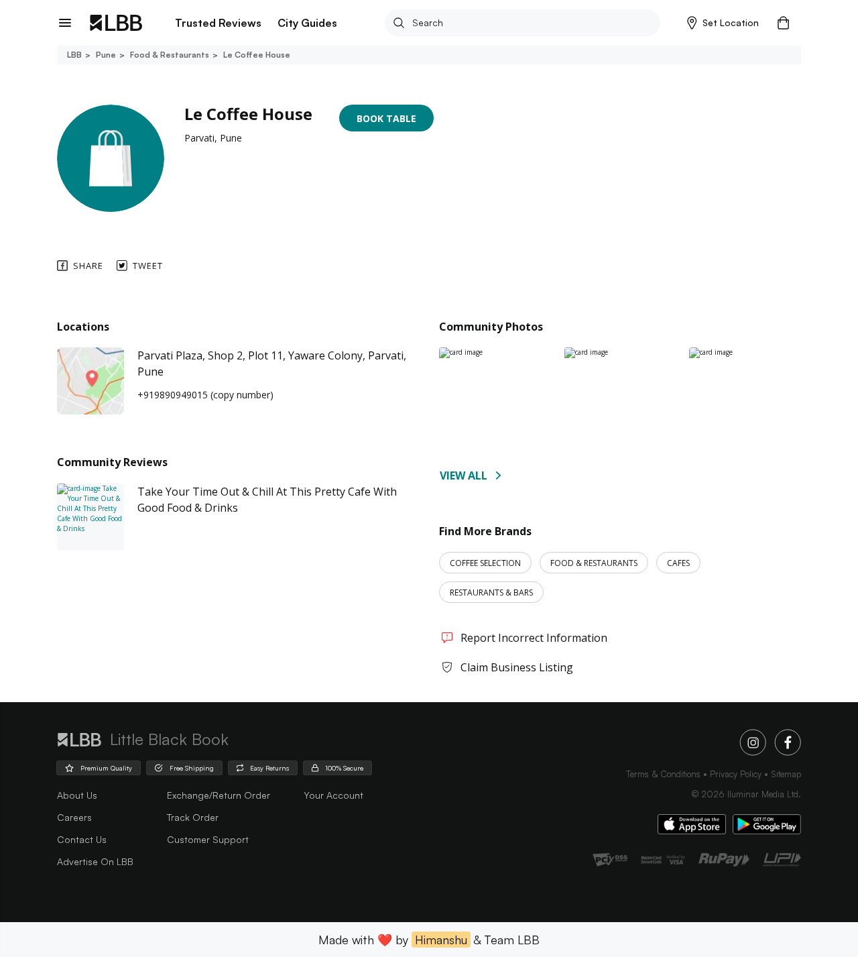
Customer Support (208, 839)
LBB (74, 55)
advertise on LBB (95, 861)
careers (74, 817)
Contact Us (82, 839)
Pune (106, 55)
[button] (723, 22)
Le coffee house (256, 55)
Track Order (193, 817)
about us (77, 795)
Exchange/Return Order (218, 795)
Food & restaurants (169, 55)
